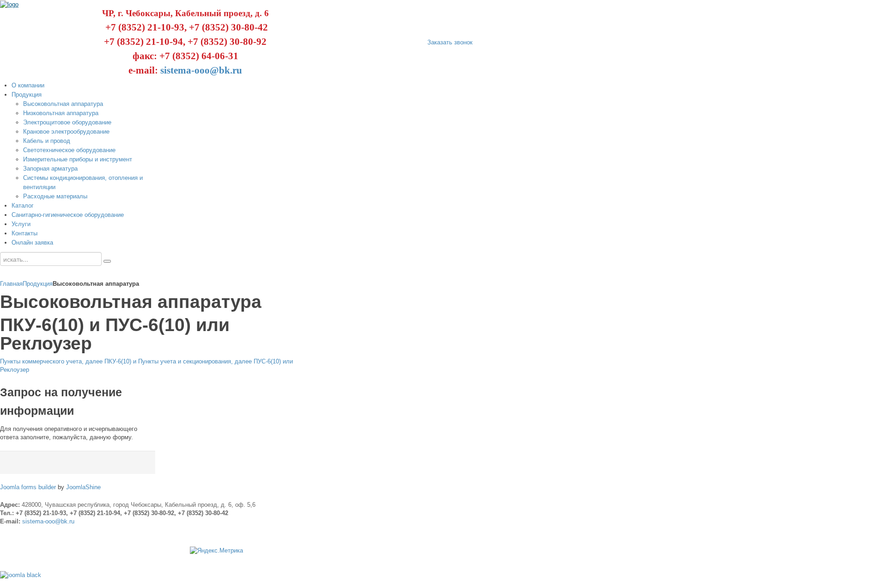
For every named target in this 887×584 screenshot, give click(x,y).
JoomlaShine (83, 487)
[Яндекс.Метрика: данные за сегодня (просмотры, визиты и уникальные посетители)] (216, 551)
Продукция (38, 283)
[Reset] (107, 261)
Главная (11, 283)
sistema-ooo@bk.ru (201, 70)
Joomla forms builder (28, 487)
